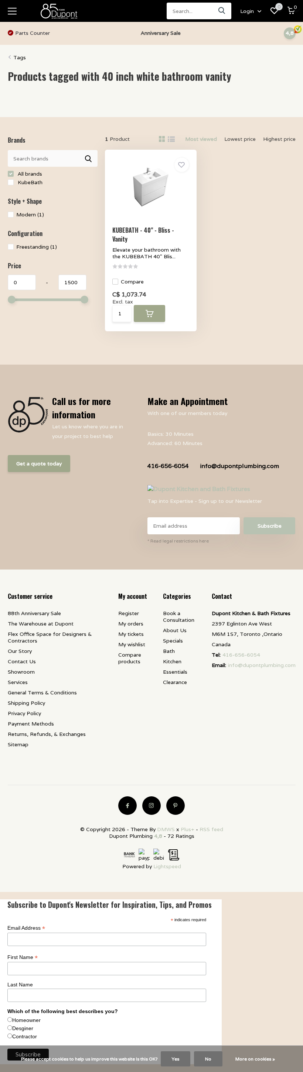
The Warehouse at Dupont (41, 623)
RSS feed (211, 829)
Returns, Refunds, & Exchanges (47, 734)
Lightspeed (167, 866)
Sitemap (18, 744)
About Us (175, 630)
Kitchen (172, 661)
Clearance (175, 682)
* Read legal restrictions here (178, 541)
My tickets (131, 634)
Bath (169, 651)
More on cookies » (255, 1059)
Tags (19, 57)
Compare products (129, 658)
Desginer (22, 1028)
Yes (175, 1059)
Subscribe (270, 525)
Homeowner (26, 1020)
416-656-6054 (168, 466)
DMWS (166, 829)
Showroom (21, 671)
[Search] (222, 11)
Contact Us (22, 661)
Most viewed (201, 139)
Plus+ (187, 829)
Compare (132, 281)
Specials (173, 640)
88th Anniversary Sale (34, 613)
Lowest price (240, 139)
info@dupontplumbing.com (239, 466)
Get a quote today (39, 463)
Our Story (20, 651)
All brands (29, 173)
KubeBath (29, 182)
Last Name (20, 985)
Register (128, 613)
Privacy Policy (24, 713)
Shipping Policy (26, 703)
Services (18, 682)
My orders (130, 623)
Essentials (175, 671)
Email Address (26, 928)
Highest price (279, 139)
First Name (22, 957)
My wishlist (131, 644)
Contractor (24, 1036)
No (208, 1059)
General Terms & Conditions (42, 692)
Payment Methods (31, 723)
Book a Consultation (178, 616)
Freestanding (36, 246)
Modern (30, 214)
